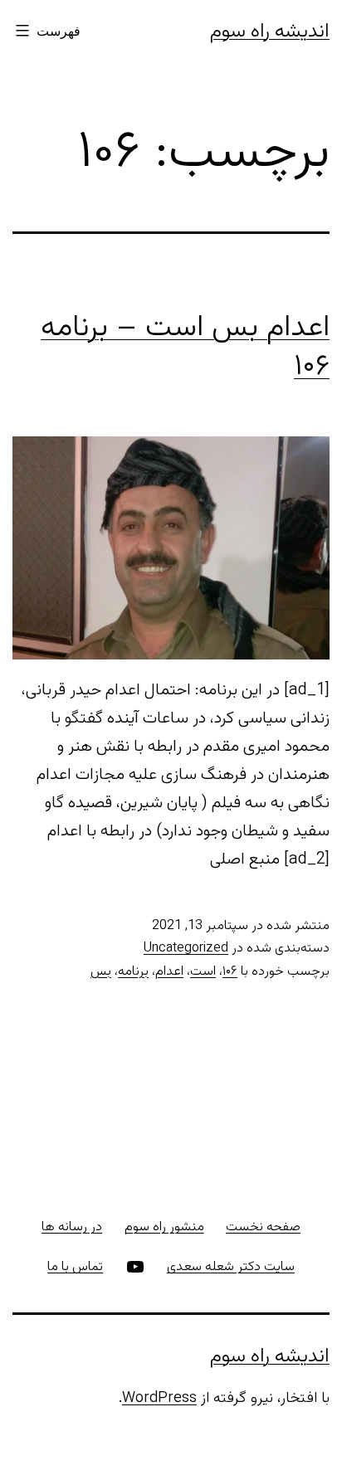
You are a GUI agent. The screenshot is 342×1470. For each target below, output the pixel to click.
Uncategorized (186, 948)
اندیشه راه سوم (270, 31)
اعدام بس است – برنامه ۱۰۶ (185, 347)
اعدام (169, 971)
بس (100, 971)
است (203, 971)
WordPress (159, 1398)
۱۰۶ (229, 971)
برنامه (133, 971)
